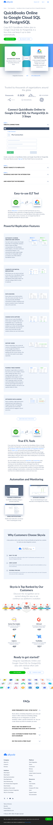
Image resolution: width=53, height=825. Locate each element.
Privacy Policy (7, 808)
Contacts (6, 764)
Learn (30, 790)
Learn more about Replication (26, 418)
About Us (6, 762)
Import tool (14, 450)
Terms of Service (8, 804)
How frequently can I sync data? (24, 710)
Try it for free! (17, 672)
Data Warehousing (8, 781)
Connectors (32, 766)
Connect (31, 771)
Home (5, 8)
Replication (14, 210)
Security (6, 806)
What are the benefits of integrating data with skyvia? (24, 727)
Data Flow (28, 460)
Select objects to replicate (14, 167)
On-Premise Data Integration (11, 783)
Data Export (7, 774)
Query (30, 764)
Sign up (20, 159)
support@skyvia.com (9, 810)
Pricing (30, 775)
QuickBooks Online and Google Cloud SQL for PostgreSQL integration (27, 448)
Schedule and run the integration (17, 174)
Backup (31, 768)
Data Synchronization (9, 777)
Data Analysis (7, 785)
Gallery (31, 785)
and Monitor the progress (14, 181)
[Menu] (48, 2)
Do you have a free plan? (21, 741)
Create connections (11, 124)
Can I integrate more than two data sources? (24, 735)
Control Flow (36, 460)
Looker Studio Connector (35, 773)
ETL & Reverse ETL (35, 75)
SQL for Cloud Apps (8, 792)
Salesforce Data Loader (9, 788)
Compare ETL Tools (33, 788)
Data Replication (8, 779)
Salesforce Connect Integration (11, 790)
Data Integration (11, 8)
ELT (27, 75)
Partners (6, 766)
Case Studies (32, 783)
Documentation (33, 794)
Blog (30, 781)
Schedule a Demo (37, 672)
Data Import (7, 772)
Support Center (33, 792)
